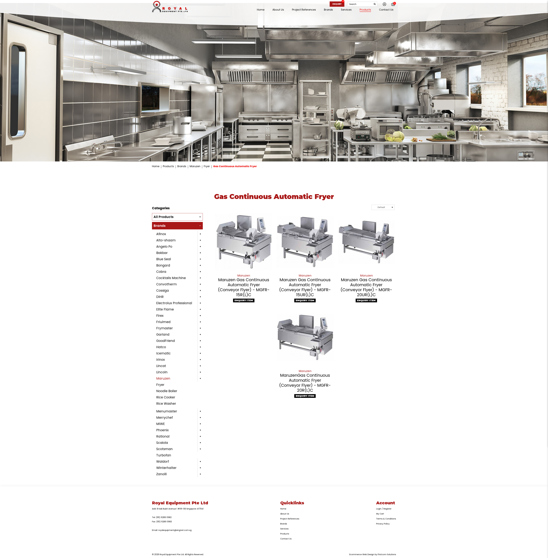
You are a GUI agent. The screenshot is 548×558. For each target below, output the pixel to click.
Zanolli (161, 474)
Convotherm (166, 284)
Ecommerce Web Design (361, 554)
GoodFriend (165, 340)
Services (284, 528)
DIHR (160, 296)
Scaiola (162, 442)
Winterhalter (166, 467)
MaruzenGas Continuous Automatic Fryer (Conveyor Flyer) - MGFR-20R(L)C (305, 382)
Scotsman (164, 449)
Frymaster (164, 328)
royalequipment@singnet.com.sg (175, 530)
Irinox (160, 359)
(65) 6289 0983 (164, 521)
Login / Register (383, 508)
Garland (162, 334)
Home (155, 166)
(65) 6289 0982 (164, 517)
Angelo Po (164, 246)
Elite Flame (165, 309)
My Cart (380, 513)
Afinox (161, 234)
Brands (181, 166)
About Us (284, 513)
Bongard (163, 265)
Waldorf (162, 461)
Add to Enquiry (244, 242)
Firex (160, 315)
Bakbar (162, 253)
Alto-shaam (166, 240)
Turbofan (163, 455)
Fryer (207, 166)
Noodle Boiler (166, 391)
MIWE (160, 424)
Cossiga (162, 290)
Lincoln (162, 372)
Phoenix (162, 430)
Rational (163, 436)
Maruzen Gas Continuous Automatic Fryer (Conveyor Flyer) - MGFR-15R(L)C (244, 287)
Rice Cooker (165, 397)
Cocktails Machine (171, 278)
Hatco (161, 347)
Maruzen (195, 166)
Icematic (163, 353)
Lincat (161, 366)
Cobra (161, 271)
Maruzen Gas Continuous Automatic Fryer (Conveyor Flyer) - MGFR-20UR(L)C (366, 287)
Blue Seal (163, 259)
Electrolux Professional (174, 303)
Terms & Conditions (386, 518)
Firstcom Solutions (387, 554)
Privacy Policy (383, 523)
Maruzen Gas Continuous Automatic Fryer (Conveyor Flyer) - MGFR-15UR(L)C (305, 287)
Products (168, 166)
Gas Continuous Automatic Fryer (235, 166)
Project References (289, 518)
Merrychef (164, 417)
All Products (164, 217)
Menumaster (166, 411)
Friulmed (163, 322)
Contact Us (286, 538)
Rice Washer (166, 403)
